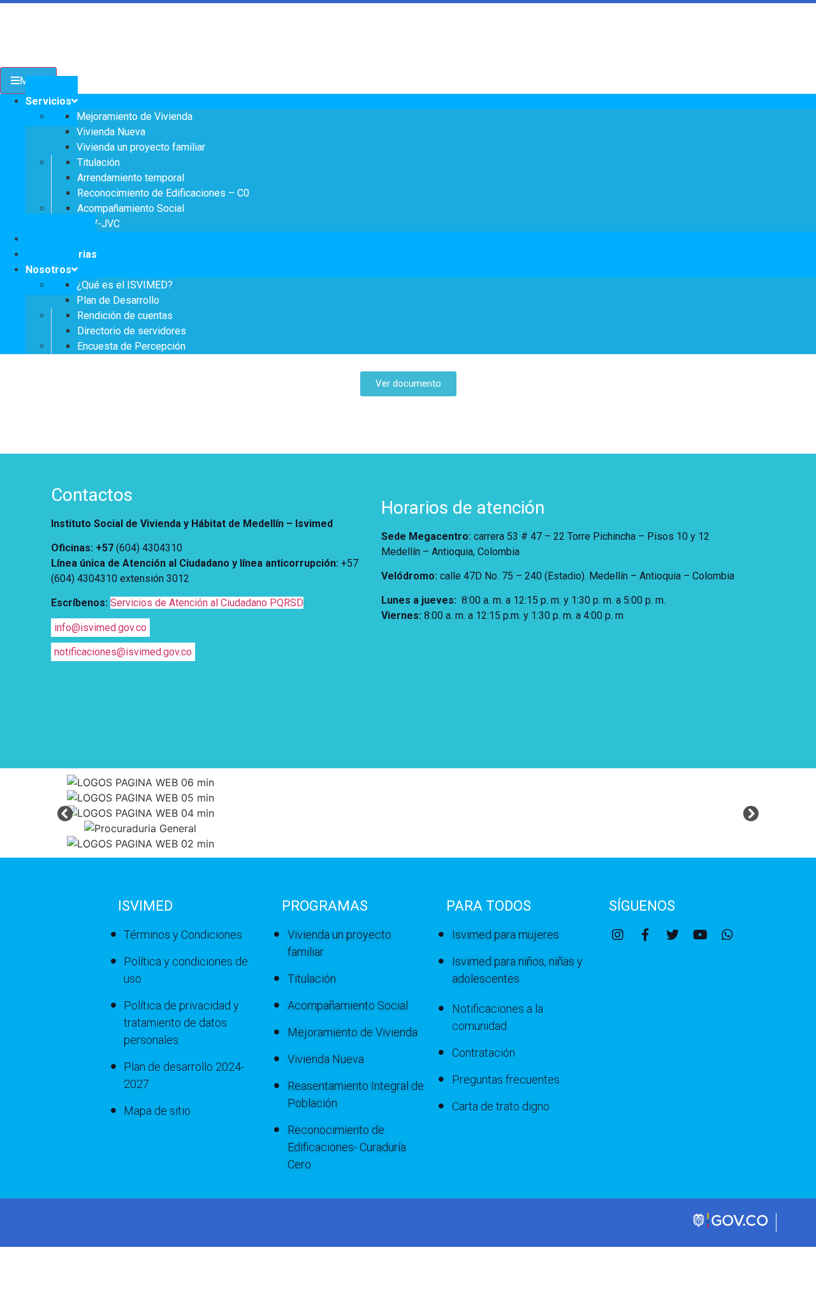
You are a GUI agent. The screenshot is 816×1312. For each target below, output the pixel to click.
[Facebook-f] (645, 935)
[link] (731, 1226)
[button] (65, 813)
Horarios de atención (462, 507)
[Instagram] (618, 935)
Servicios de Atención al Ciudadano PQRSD (206, 603)
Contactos (92, 494)
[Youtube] (700, 935)
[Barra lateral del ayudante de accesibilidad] (800, 47)
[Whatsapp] (727, 935)
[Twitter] (672, 935)
